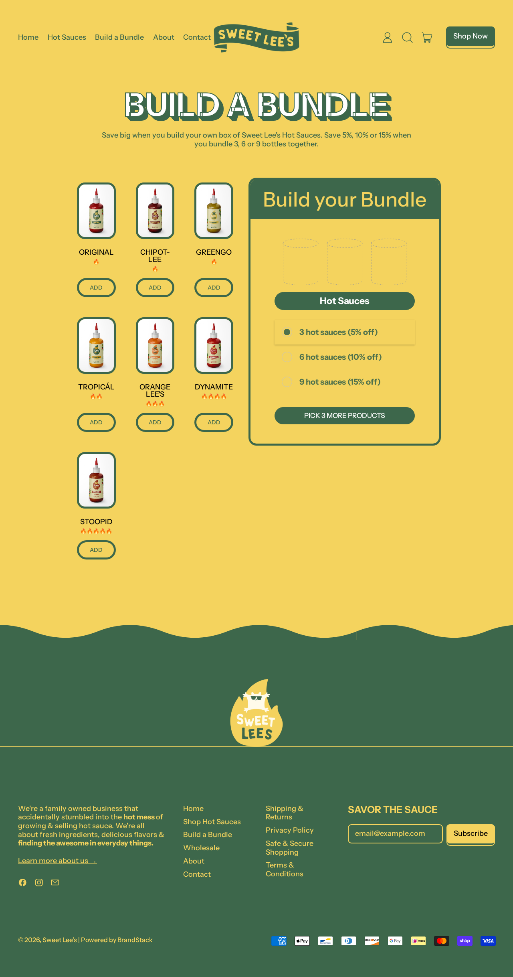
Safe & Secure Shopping (289, 848)
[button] (408, 37)
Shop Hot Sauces (212, 821)
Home (28, 37)
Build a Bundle (119, 37)
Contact (197, 37)
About (163, 37)
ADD (96, 287)
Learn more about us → (57, 860)
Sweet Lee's (59, 940)
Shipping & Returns (284, 813)
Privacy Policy (290, 830)
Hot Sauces (67, 37)
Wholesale (201, 847)
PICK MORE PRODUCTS (344, 415)
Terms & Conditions (284, 869)
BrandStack (135, 940)
